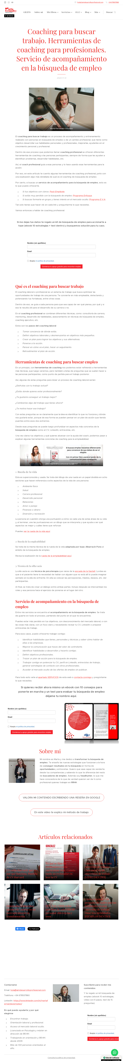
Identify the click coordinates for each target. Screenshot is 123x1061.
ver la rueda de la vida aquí (37, 531)
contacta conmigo (83, 677)
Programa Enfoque (82, 195)
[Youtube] (12, 2)
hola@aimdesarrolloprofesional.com (90, 2)
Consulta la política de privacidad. (61, 1058)
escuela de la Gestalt (85, 571)
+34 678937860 (113, 2)
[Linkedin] (5, 2)
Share (21, 929)
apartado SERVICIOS (48, 677)
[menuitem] (28, 12)
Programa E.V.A (97, 199)
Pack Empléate (57, 191)
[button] (111, 12)
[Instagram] (8, 2)
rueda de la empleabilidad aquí (56, 555)
